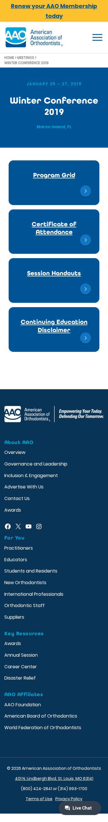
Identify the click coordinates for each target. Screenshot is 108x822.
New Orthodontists (25, 582)
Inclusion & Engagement (31, 475)
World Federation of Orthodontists (42, 727)
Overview (14, 452)
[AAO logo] (34, 37)
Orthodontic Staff (24, 605)
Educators (15, 559)
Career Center (20, 666)
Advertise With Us (23, 487)
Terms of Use (39, 799)
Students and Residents (30, 571)
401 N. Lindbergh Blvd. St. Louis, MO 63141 (54, 778)
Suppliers (14, 617)
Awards (12, 510)
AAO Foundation (22, 704)
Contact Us (17, 498)
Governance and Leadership (35, 464)
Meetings (25, 57)
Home (9, 57)
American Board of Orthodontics (40, 716)
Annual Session (21, 655)
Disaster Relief (20, 678)
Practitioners (18, 548)
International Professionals (33, 594)
